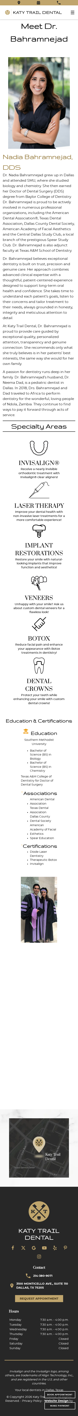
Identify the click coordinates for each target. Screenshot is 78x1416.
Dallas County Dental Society (49, 223)
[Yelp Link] (54, 1248)
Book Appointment (60, 1395)
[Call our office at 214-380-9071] (59, 2)
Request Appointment (39, 1298)
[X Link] (23, 1248)
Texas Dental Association (39, 810)
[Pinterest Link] (65, 1248)
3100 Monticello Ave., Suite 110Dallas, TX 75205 (42, 1285)
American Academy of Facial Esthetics (43, 829)
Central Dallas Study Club (39, 234)
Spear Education (42, 838)
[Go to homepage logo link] (39, 1221)
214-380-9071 (42, 1275)
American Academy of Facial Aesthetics (37, 229)
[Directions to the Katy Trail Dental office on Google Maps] (19, 2)
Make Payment (59, 1406)
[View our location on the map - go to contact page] (39, 1148)
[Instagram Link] (39, 1256)
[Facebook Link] (12, 1248)
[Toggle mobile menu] (72, 12)
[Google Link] (33, 1248)
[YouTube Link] (44, 1248)
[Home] (33, 12)
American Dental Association (42, 801)
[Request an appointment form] (38, 2)
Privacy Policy (32, 1400)
